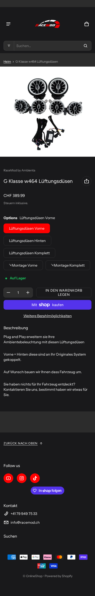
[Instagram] (22, 478)
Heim (7, 62)
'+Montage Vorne (23, 265)
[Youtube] (8, 478)
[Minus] (8, 292)
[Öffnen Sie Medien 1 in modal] (47, 112)
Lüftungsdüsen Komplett (29, 253)
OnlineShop (34, 576)
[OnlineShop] (47, 24)
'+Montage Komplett (68, 265)
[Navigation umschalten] (8, 24)
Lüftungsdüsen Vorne (26, 228)
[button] (47, 46)
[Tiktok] (35, 478)
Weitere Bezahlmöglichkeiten (47, 316)
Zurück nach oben (21, 443)
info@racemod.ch (25, 522)
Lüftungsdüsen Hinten (27, 240)
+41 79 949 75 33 (24, 513)
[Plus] (28, 292)
